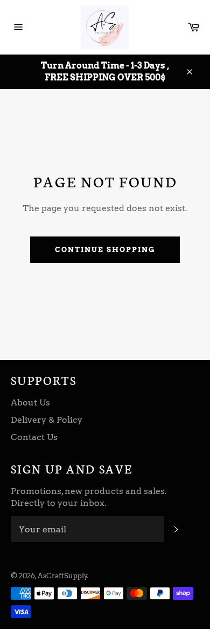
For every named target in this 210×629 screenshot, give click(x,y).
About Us (30, 402)
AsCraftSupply (62, 576)
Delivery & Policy (46, 420)
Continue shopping (105, 250)
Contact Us (34, 437)
